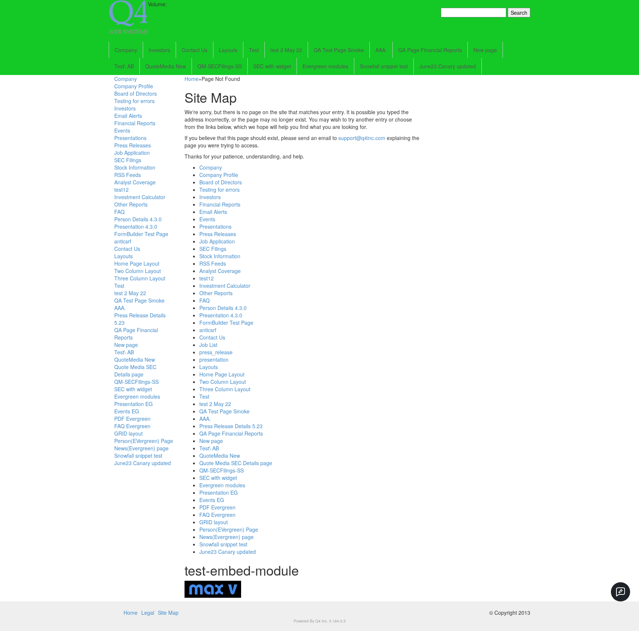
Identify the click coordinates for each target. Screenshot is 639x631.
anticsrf (122, 241)
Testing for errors (134, 101)
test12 (121, 189)
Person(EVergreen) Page (143, 440)
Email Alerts (128, 115)
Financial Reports (134, 123)
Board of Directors (135, 93)
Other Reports (131, 204)
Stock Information (134, 167)
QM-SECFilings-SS (219, 66)
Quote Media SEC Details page (135, 370)
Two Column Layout (137, 270)
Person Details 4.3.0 (138, 219)
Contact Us (194, 50)
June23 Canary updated (447, 66)
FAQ (119, 211)
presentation (214, 359)
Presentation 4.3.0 (135, 226)
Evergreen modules (325, 66)
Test (254, 50)
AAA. (381, 50)
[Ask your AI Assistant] (620, 591)
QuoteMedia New (165, 66)
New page (485, 50)
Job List (208, 344)
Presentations (130, 137)
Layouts (228, 50)
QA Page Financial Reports (430, 50)
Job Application (132, 152)
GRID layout (128, 433)
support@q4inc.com (361, 137)
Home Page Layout (136, 263)
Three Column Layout (139, 278)
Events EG (126, 411)
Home (192, 78)
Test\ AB (124, 66)
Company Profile (133, 86)
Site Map (168, 612)
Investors (159, 50)
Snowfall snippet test (384, 66)
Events (122, 130)
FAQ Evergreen (132, 426)
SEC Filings (127, 160)
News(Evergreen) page (141, 448)
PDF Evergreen (132, 418)
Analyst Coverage (135, 182)
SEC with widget (272, 66)
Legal (147, 612)
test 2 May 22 (286, 50)
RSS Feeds (127, 174)
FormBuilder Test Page (141, 234)
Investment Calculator (139, 197)
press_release (216, 352)
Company (126, 50)
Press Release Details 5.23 (231, 426)
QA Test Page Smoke (339, 50)
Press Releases (132, 145)
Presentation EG (133, 403)
